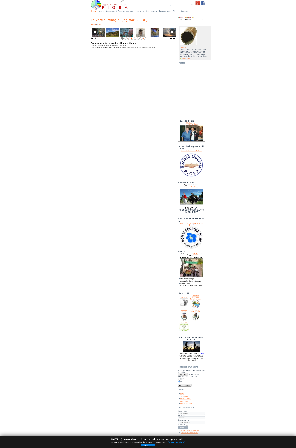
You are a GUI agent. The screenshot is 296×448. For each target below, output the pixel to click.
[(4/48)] (141, 34)
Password (181, 415)
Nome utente (182, 411)
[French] (183, 17)
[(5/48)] (155, 34)
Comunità (195, 296)
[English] (181, 17)
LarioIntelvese (195, 299)
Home (93, 11)
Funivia (101, 11)
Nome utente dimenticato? (190, 430)
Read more (186, 58)
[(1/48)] (98, 34)
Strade (185, 396)
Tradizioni (139, 11)
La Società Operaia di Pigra (191, 151)
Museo (176, 11)
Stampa (93, 24)
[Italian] (179, 17)
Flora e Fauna (185, 399)
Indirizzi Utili (165, 11)
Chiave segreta (183, 420)
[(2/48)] (112, 34)
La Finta (183, 47)
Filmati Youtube (186, 403)
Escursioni (111, 11)
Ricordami (181, 425)
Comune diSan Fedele (195, 310)
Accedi (183, 427)
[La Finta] (194, 36)
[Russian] (190, 17)
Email (99, 24)
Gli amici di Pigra (191, 124)
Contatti (184, 11)
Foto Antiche (185, 401)
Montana (195, 297)
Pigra (182, 394)
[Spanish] (193, 17)
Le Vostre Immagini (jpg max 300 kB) (119, 20)
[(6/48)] (169, 34)
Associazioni (151, 11)
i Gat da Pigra (191, 123)
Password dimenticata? (189, 433)
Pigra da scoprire (125, 11)
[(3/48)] (126, 34)
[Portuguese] (188, 17)
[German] (186, 17)
